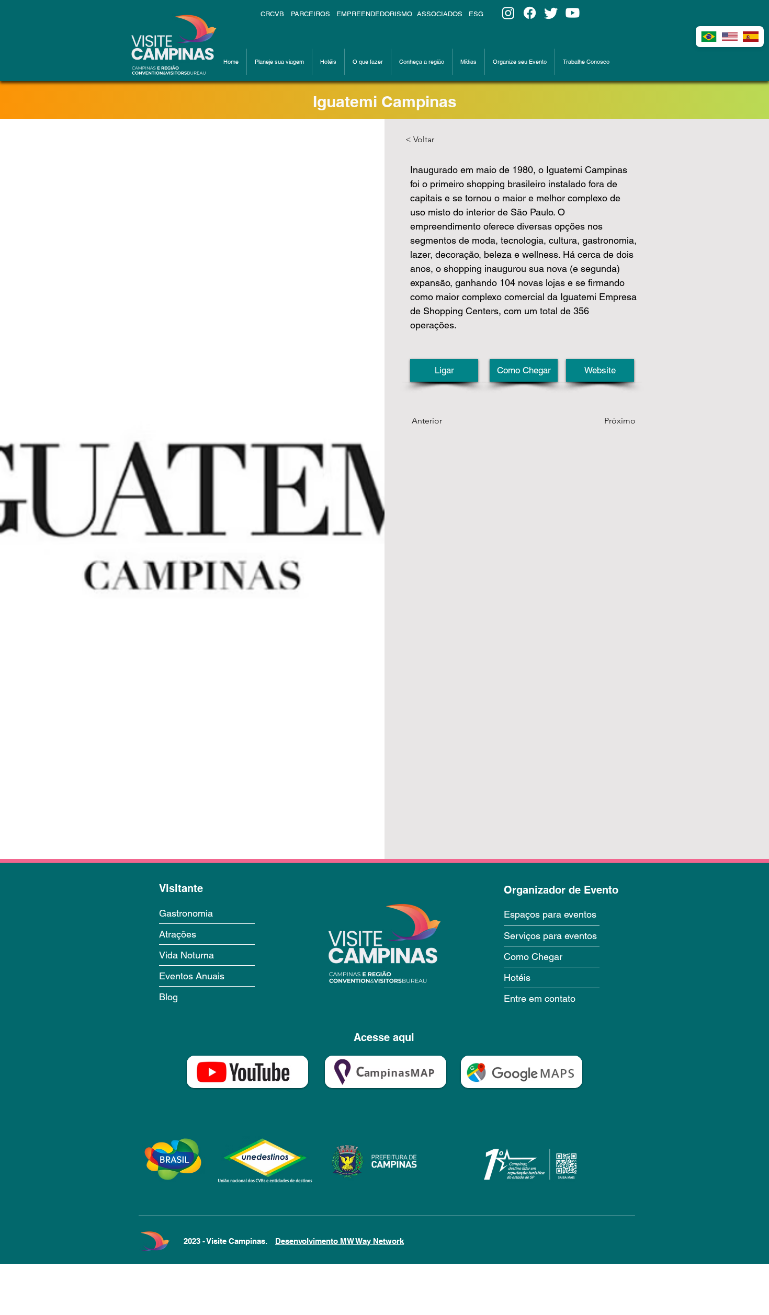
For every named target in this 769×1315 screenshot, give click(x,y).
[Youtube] (572, 13)
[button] (279, 62)
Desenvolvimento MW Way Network (339, 1241)
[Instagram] (508, 13)
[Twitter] (551, 13)
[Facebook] (530, 13)
